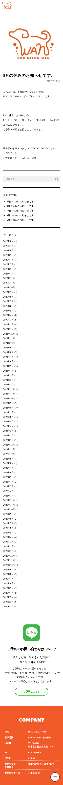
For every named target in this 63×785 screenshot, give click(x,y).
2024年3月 (8, 375)
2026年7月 (8, 246)
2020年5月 (8, 588)
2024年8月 (8, 352)
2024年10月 (9, 343)
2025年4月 (8, 315)
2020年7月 (8, 579)
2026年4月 (8, 260)
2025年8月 (8, 297)
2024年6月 (8, 361)
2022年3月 (8, 486)
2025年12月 (9, 278)
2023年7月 (8, 412)
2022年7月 (8, 468)
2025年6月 (8, 306)
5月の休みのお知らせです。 (21, 220)
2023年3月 (8, 431)
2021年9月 (8, 514)
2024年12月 (9, 334)
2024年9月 (8, 347)
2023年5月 (8, 421)
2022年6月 (8, 472)
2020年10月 (9, 565)
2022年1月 (8, 495)
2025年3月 (8, 320)
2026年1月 (8, 273)
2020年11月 (9, 560)
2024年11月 (9, 338)
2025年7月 (8, 301)
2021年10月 (9, 509)
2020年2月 (8, 602)
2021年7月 (8, 523)
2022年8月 (8, 463)
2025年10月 (9, 287)
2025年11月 (9, 283)
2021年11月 (9, 505)
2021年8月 (8, 519)
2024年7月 (8, 357)
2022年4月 (8, 482)
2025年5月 (8, 310)
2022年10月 (9, 454)
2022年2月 (8, 491)
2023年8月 (8, 408)
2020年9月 (8, 569)
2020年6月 (8, 583)
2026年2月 (8, 269)
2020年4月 (8, 593)
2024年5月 (8, 366)
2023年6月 (8, 417)
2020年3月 (8, 597)
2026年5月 (8, 255)
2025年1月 (8, 329)
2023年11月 (9, 394)
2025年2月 (8, 324)
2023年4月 (8, 426)
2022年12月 (9, 444)
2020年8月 (8, 574)
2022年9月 (8, 458)
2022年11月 (9, 449)
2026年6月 (8, 250)
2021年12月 (9, 500)
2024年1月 (8, 384)
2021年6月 (8, 528)
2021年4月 (8, 537)
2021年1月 (8, 551)
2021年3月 (8, 542)
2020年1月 (8, 606)
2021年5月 (8, 532)
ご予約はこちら (31, 691)
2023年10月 (9, 398)
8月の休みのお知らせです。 (21, 206)
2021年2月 (8, 546)
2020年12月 (9, 556)
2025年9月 (8, 292)
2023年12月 (9, 389)
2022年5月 (8, 477)
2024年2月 (8, 380)
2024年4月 (8, 371)
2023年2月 (8, 435)
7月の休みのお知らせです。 (21, 211)
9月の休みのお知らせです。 (21, 201)
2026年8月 (8, 241)
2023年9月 (8, 403)
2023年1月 (8, 440)
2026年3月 (8, 264)
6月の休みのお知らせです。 (21, 215)
